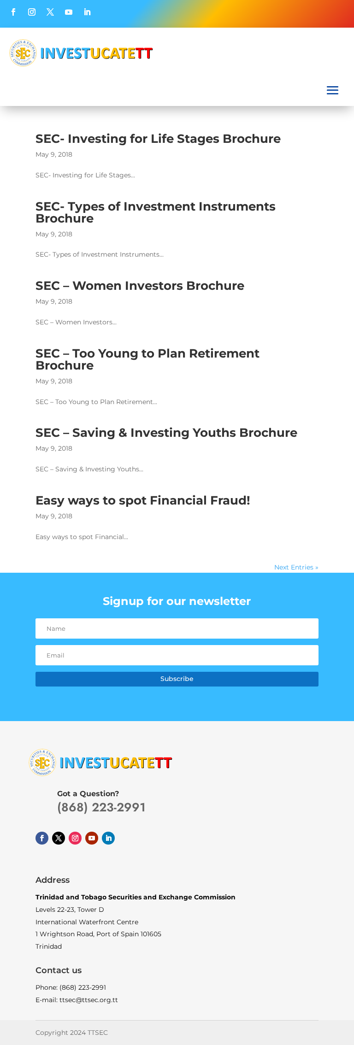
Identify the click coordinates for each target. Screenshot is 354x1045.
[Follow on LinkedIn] (87, 12)
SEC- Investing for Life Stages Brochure (158, 138)
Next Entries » (296, 567)
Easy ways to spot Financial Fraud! (142, 500)
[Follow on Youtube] (68, 12)
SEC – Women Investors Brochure (139, 285)
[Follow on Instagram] (31, 12)
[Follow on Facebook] (13, 12)
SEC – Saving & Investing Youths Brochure (166, 432)
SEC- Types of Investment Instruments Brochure (155, 212)
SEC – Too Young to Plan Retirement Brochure (147, 359)
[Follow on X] (50, 12)
